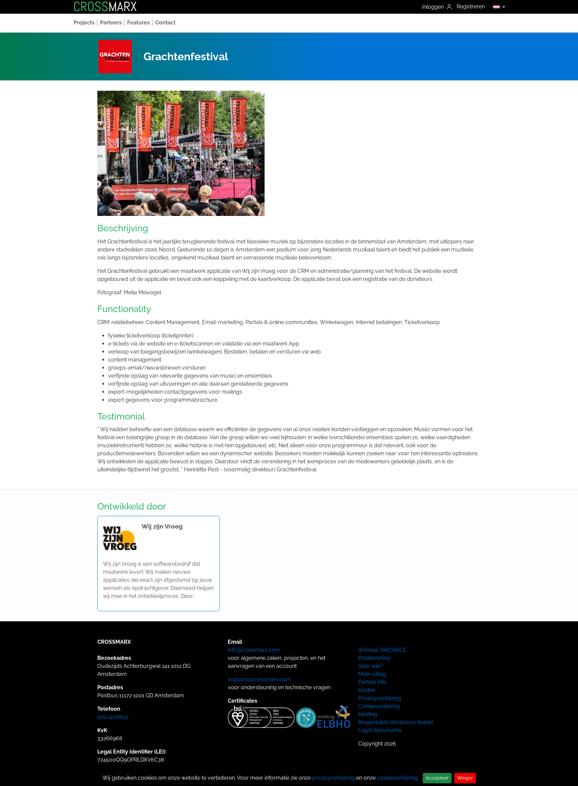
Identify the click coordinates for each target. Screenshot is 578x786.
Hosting (367, 714)
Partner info (372, 682)
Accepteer (437, 778)
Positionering (374, 658)
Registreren (471, 6)
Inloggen (433, 7)
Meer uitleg (372, 674)
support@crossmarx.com (259, 679)
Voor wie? (370, 666)
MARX (105, 6)
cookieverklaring (397, 778)
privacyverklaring (333, 778)
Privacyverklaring (379, 698)
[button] (497, 6)
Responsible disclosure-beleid (395, 722)
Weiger (465, 778)
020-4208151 (113, 717)
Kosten (366, 690)
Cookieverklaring (379, 706)
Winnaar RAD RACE (382, 650)
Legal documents (380, 730)
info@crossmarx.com (254, 650)
